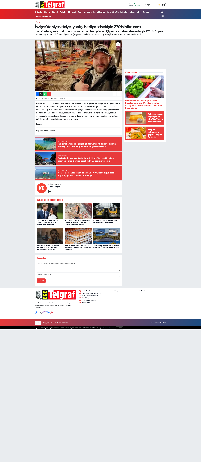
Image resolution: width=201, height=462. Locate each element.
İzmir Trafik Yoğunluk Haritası (91, 293)
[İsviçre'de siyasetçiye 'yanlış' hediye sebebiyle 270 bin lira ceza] (78, 65)
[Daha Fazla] (49, 94)
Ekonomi (72, 12)
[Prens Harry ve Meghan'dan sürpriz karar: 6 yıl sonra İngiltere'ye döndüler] (50, 211)
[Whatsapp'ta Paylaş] (45, 94)
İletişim (143, 291)
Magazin (88, 12)
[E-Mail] (50, 191)
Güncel (55, 12)
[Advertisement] (145, 53)
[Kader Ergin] (42, 188)
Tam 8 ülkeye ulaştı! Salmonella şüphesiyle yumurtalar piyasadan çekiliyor (78, 247)
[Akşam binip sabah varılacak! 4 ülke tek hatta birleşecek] (106, 211)
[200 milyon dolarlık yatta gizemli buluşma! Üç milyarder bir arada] (106, 236)
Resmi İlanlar (99, 12)
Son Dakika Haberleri (89, 300)
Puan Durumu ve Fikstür (90, 295)
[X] (40, 312)
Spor (80, 12)
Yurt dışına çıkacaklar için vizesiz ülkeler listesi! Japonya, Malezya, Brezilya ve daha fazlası (78, 222)
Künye (117, 291)
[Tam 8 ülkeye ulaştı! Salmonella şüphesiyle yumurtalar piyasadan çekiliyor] (78, 236)
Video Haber (135, 12)
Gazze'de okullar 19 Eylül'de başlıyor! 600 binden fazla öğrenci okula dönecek (48, 247)
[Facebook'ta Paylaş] (37, 94)
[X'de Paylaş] (41, 94)
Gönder (41, 281)
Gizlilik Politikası (109, 328)
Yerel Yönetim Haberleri (117, 12)
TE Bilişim (163, 323)
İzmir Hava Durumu (88, 291)
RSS (39, 323)
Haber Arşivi (86, 302)
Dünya (47, 12)
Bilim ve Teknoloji (43, 17)
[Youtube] (51, 312)
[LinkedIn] (48, 312)
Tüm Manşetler (87, 298)
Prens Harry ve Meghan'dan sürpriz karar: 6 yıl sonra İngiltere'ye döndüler (48, 222)
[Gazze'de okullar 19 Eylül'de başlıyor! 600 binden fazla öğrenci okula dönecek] (50, 236)
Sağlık (146, 12)
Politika (63, 12)
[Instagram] (44, 312)
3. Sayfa (38, 12)
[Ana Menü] (162, 16)
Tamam (119, 328)
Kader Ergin (54, 187)
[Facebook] (36, 312)
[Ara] (162, 12)
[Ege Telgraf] (50, 4)
